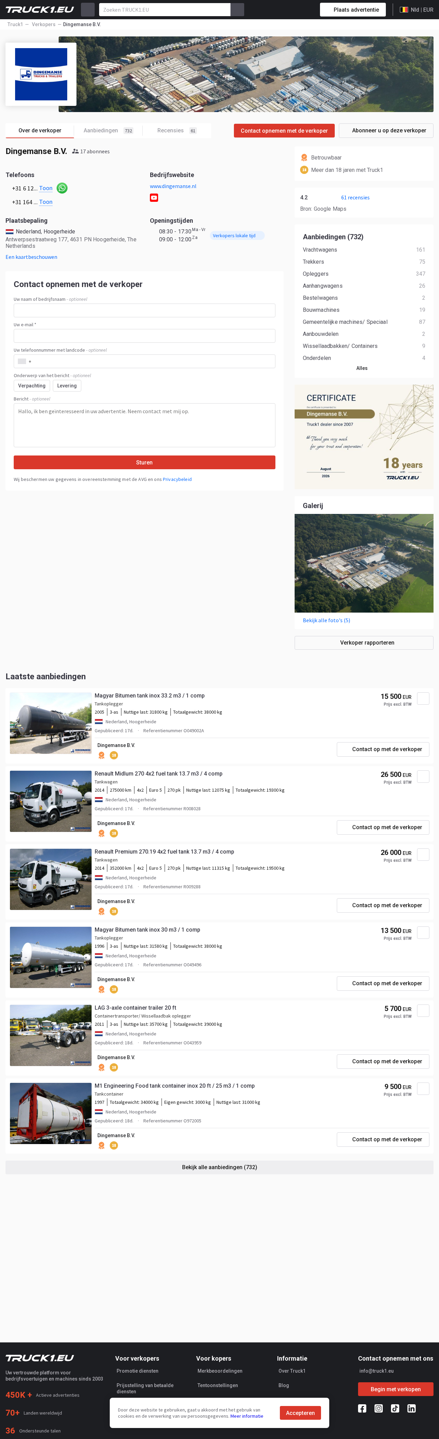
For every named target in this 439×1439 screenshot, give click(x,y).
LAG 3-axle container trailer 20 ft (135, 1007)
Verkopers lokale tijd (234, 235)
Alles (362, 368)
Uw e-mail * (25, 324)
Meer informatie (246, 1416)
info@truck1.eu (376, 1371)
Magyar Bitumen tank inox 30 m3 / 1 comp (147, 929)
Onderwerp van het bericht (52, 375)
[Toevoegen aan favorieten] (423, 698)
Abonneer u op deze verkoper (389, 130)
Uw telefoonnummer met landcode (60, 350)
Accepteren (300, 1413)
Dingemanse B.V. (116, 745)
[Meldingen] (290, 10)
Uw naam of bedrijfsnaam (50, 299)
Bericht (32, 399)
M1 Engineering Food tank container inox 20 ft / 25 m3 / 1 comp (175, 1086)
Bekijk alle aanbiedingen (219, 1167)
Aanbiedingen (108, 130)
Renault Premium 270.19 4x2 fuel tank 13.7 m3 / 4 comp (164, 851)
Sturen (144, 462)
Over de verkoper (40, 130)
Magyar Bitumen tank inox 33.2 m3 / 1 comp (150, 695)
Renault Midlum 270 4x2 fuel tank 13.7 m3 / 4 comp (159, 773)
